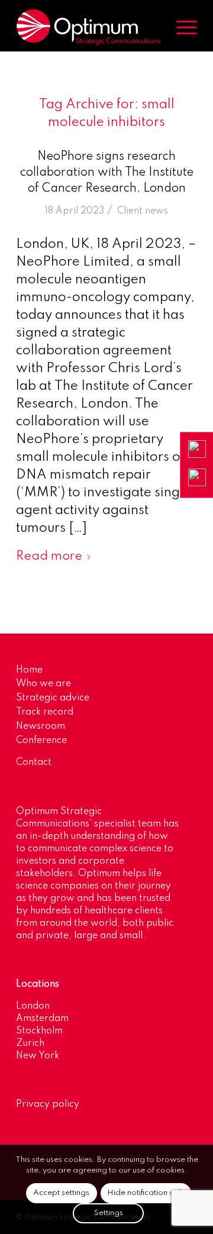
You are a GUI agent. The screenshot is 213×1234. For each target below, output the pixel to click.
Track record (44, 712)
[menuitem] (180, 27)
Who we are (43, 684)
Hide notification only (146, 1193)
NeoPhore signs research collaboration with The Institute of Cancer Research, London (106, 173)
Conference (41, 740)
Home (29, 670)
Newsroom (40, 726)
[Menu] (180, 27)
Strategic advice (52, 698)
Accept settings (61, 1193)
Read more (49, 556)
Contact (33, 762)
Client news (142, 211)
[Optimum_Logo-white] (88, 27)
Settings (108, 1213)
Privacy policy (47, 1104)
